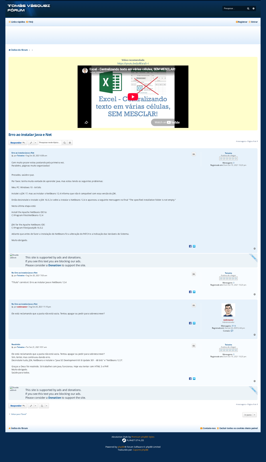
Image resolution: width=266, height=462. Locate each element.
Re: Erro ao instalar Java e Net (24, 273)
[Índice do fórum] (28, 9)
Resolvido (16, 344)
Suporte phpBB (140, 449)
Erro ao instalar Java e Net (30, 134)
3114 (234, 326)
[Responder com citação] (194, 154)
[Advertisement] (133, 35)
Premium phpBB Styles (142, 436)
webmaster (228, 320)
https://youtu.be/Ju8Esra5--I (133, 63)
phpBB (121, 446)
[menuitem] (29, 21)
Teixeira (228, 153)
